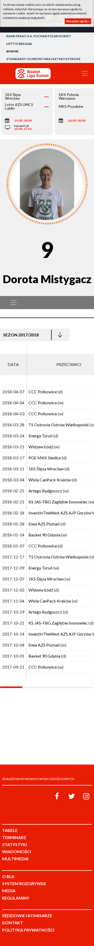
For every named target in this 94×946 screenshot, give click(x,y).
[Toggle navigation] (84, 73)
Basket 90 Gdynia (44, 534)
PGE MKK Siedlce (44, 457)
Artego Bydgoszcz (45, 490)
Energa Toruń (40, 435)
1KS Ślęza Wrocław (46, 468)
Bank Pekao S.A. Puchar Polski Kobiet (38, 36)
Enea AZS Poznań (44, 523)
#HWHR (12, 51)
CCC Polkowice (42, 391)
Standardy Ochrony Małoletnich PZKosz (43, 59)
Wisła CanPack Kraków (49, 479)
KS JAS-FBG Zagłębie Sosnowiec (58, 501)
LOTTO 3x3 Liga (19, 44)
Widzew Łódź (40, 446)
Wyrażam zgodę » (78, 21)
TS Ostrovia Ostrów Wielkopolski (59, 424)
